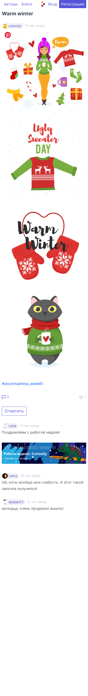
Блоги (27, 4)
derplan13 (16, 502)
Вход (52, 4)
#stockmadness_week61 (22, 383)
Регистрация (72, 4)
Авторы (11, 4)
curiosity (15, 26)
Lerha (13, 476)
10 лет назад (29, 426)
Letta (12, 426)
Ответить (14, 411)
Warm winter (17, 13)
